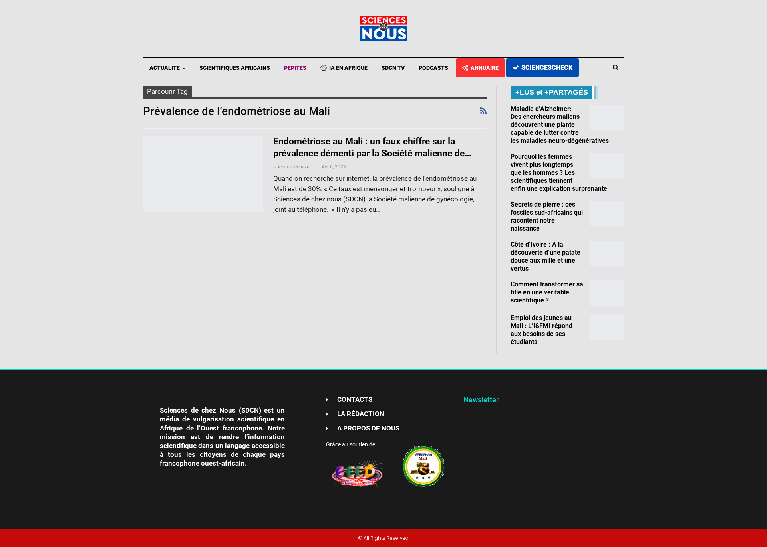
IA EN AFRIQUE (348, 68)
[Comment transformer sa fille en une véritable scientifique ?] (607, 293)
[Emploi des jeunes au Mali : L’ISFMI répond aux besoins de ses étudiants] (607, 327)
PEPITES (295, 68)
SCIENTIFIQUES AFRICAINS (234, 68)
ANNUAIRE (485, 68)
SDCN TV (393, 68)
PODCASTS (433, 68)
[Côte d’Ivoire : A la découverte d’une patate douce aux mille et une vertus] (607, 253)
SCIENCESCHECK (546, 67)
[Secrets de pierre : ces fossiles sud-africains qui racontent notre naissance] (607, 213)
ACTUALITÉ (164, 68)
